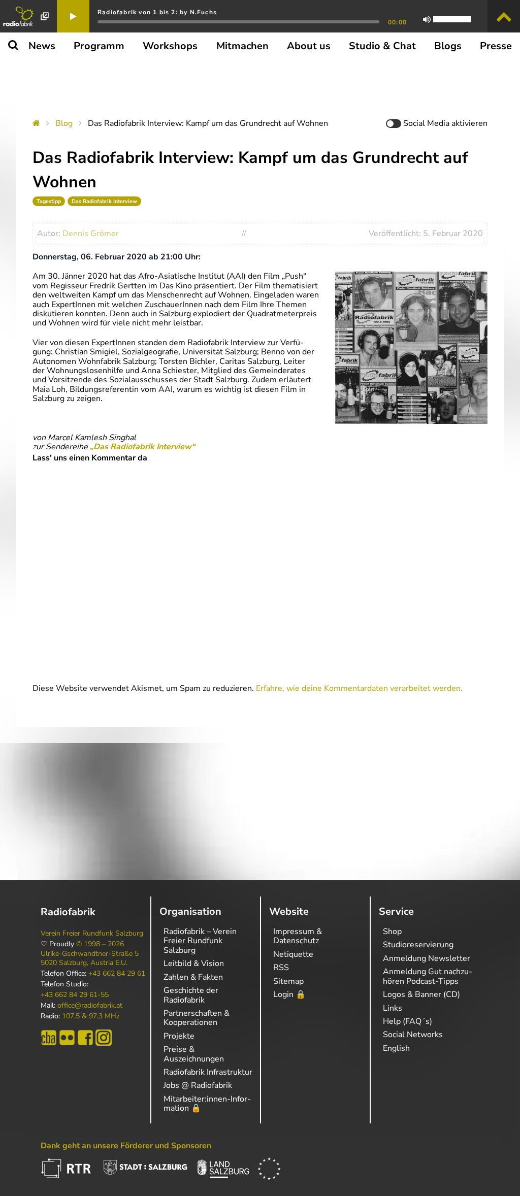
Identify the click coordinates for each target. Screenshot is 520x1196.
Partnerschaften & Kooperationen (197, 1018)
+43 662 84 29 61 (116, 973)
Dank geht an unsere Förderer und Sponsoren (126, 1145)
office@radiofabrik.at (89, 1005)
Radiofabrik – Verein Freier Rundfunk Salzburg (200, 941)
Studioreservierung (418, 944)
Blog (64, 123)
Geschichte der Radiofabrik (191, 995)
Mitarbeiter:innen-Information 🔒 (207, 1103)
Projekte (179, 1036)
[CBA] (49, 1037)
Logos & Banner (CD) (421, 994)
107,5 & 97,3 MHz (90, 1016)
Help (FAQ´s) (407, 1021)
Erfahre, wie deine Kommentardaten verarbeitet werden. (359, 688)
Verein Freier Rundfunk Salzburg (92, 933)
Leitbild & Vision (194, 963)
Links (392, 1008)
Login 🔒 (289, 994)
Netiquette (293, 954)
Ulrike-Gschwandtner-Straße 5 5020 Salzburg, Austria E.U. (90, 958)
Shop (392, 931)
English (396, 1048)
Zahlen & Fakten (193, 977)
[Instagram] (103, 1037)
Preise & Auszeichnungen (194, 1054)
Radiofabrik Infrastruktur (208, 1072)
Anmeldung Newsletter (426, 958)
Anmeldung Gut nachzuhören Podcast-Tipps (427, 976)
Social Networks (413, 1034)
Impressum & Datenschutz (297, 936)
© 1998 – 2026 (100, 944)
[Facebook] (85, 1037)
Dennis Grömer (90, 233)
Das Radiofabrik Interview (104, 201)
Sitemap (288, 981)
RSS (281, 967)
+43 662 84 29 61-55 (75, 995)
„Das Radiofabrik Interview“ (142, 446)
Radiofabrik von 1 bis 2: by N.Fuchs (157, 12)
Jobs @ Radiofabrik (198, 1085)
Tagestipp (49, 201)
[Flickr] (67, 1037)
